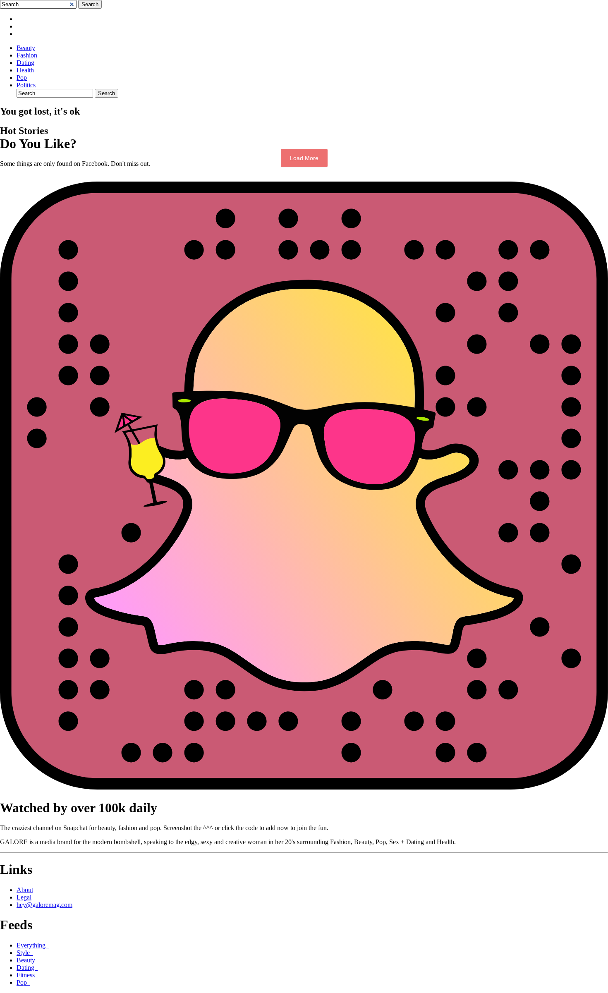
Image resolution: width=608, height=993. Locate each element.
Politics (26, 85)
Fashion (27, 55)
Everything (33, 945)
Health (25, 70)
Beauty (26, 47)
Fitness (27, 975)
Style (25, 952)
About (25, 889)
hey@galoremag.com (44, 904)
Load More (304, 158)
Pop (22, 77)
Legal (24, 897)
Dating (25, 62)
